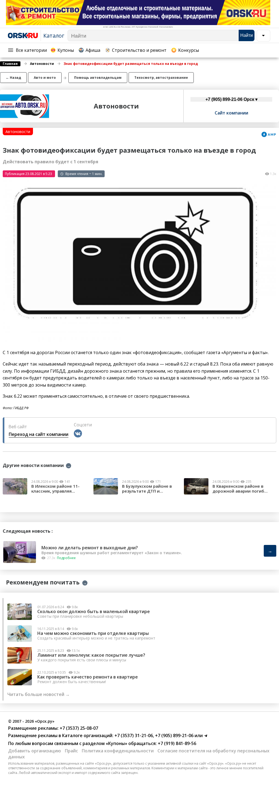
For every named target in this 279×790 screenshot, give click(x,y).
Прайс (71, 751)
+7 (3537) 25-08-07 (78, 728)
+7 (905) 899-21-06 (173, 735)
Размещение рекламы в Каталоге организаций (60, 735)
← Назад (13, 77)
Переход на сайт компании (38, 434)
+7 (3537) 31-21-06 (133, 735)
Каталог (53, 35)
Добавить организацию (34, 751)
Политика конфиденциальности (118, 751)
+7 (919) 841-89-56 (176, 743)
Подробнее (66, 558)
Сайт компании (231, 113)
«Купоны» (116, 743)
